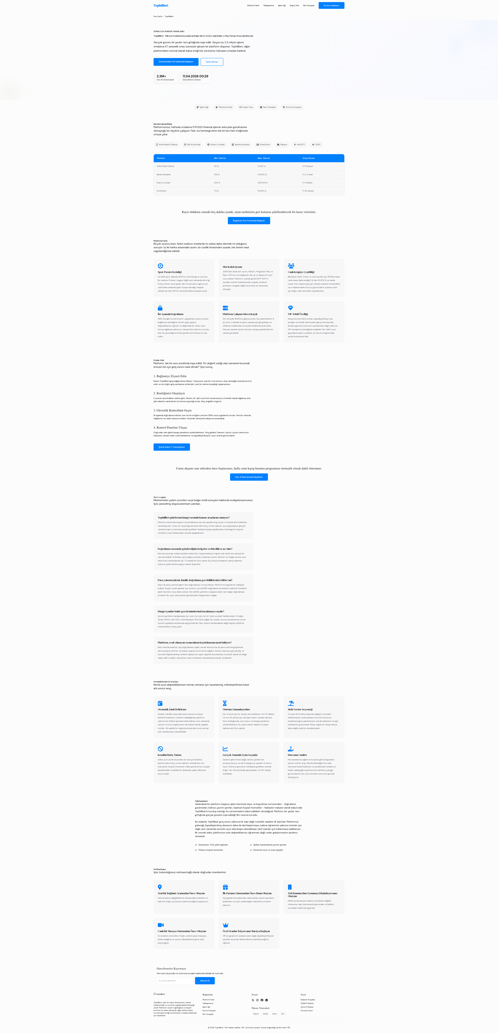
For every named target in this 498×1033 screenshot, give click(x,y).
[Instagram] (257, 1000)
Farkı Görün (212, 61)
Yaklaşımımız (268, 5)
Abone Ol (205, 980)
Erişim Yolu (294, 5)
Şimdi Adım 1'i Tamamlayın (172, 447)
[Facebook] (262, 1000)
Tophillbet (161, 5)
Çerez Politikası (307, 1007)
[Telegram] (266, 1000)
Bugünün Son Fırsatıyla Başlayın (249, 220)
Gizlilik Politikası (307, 1003)
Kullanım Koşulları (308, 999)
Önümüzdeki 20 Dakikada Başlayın (176, 61)
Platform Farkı (253, 5)
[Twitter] (253, 1000)
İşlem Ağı (282, 5)
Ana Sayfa (158, 16)
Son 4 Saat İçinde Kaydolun (249, 477)
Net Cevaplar (308, 5)
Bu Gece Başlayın (331, 5)
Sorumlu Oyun (307, 1010)
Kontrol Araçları (294, 107)
